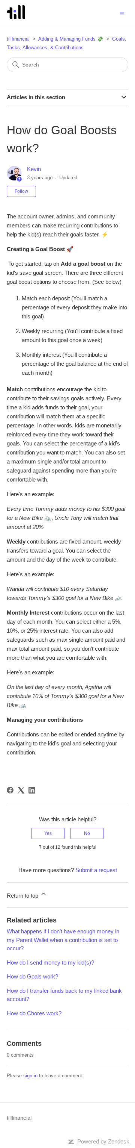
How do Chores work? (34, 1013)
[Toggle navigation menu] (122, 13)
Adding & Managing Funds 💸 (70, 39)
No (87, 833)
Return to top (23, 895)
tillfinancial (18, 39)
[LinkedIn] (31, 790)
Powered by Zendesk (103, 1141)
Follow (21, 191)
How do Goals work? (32, 976)
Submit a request (96, 870)
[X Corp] (21, 790)
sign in (30, 1075)
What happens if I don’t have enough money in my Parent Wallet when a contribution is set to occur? (63, 939)
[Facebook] (10, 790)
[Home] (16, 17)
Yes (48, 833)
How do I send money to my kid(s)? (50, 962)
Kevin (34, 169)
